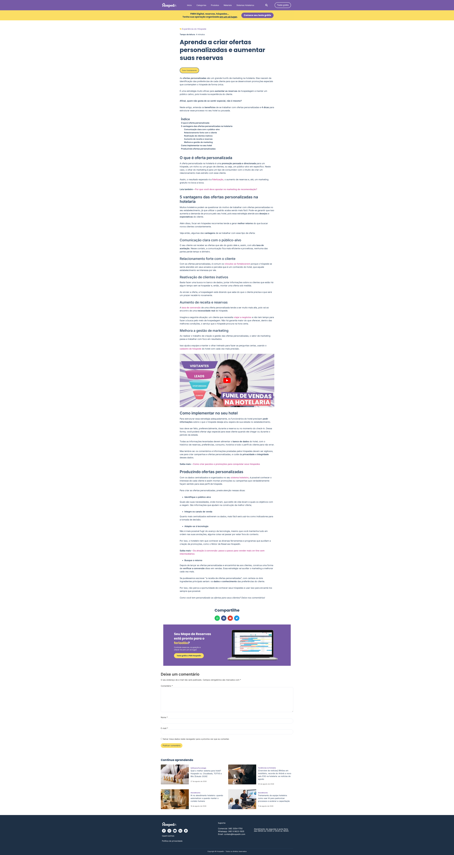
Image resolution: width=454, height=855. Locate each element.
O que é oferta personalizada (195, 123)
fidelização (217, 179)
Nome (164, 717)
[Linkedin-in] (180, 831)
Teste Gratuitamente (189, 70)
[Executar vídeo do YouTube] (227, 380)
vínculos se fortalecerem (237, 264)
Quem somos (168, 836)
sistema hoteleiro (240, 477)
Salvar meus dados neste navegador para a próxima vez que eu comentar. (196, 739)
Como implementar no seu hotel (196, 145)
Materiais (228, 5)
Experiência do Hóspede (194, 29)
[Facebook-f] (164, 831)
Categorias (201, 5)
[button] (266, 5)
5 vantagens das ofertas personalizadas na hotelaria (206, 126)
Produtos (215, 5)
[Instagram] (169, 831)
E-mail (164, 728)
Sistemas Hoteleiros (245, 5)
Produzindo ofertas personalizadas (198, 148)
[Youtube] (175, 831)
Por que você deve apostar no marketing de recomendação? (226, 189)
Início (189, 5)
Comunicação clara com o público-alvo (202, 129)
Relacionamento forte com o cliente (200, 132)
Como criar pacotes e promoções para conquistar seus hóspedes (226, 464)
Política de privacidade (172, 841)
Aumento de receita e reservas (198, 139)
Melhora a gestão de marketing (198, 142)
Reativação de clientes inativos (198, 136)
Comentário (167, 686)
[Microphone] (186, 831)
